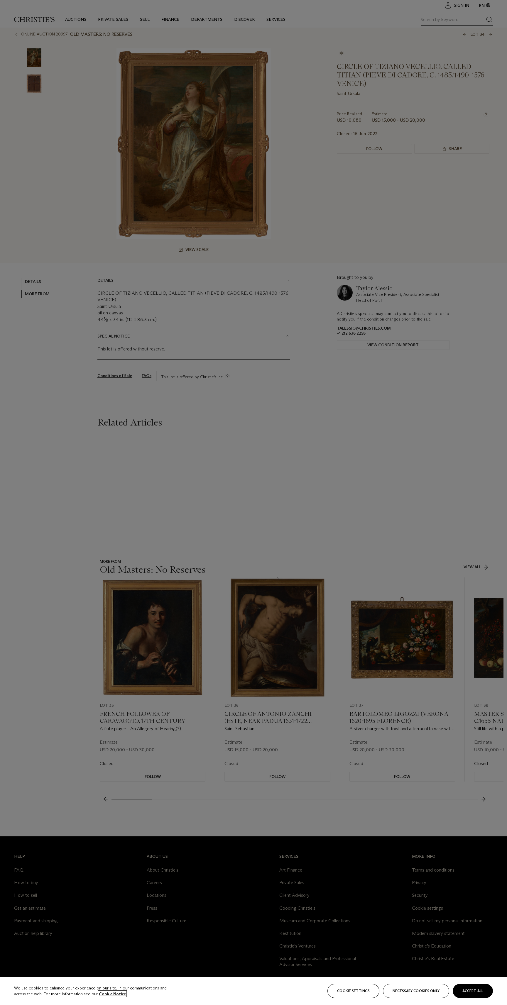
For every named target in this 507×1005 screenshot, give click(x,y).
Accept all (472, 991)
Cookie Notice (112, 993)
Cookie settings (353, 991)
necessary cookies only (416, 991)
